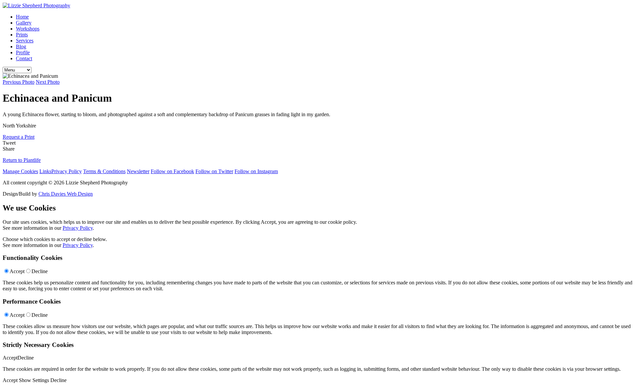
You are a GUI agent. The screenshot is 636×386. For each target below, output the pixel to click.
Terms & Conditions (104, 171)
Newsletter (138, 171)
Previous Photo (18, 82)
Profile (23, 52)
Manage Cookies (20, 171)
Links (45, 171)
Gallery (23, 22)
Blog (21, 46)
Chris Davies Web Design (65, 194)
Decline (39, 271)
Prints (22, 34)
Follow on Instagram (256, 171)
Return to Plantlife (22, 160)
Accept (17, 271)
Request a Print (18, 137)
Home (22, 17)
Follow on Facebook (172, 171)
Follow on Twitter (214, 171)
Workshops (27, 28)
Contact (24, 58)
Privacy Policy (66, 171)
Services (24, 40)
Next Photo (48, 82)
